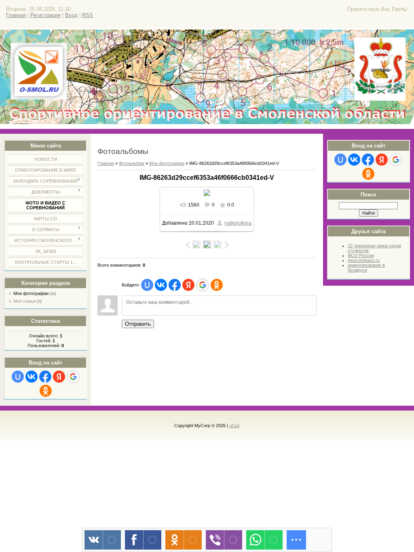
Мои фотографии (31, 293)
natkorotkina (237, 223)
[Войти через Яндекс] (59, 377)
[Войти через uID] (18, 377)
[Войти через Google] (73, 376)
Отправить (138, 324)
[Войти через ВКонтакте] (31, 377)
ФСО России (361, 255)
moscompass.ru (364, 260)
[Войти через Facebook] (45, 377)
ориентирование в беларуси (366, 267)
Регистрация (45, 15)
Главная (16, 15)
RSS (87, 15)
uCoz (234, 425)
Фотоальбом (131, 163)
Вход (71, 15)
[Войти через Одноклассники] (46, 391)
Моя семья (24, 301)
